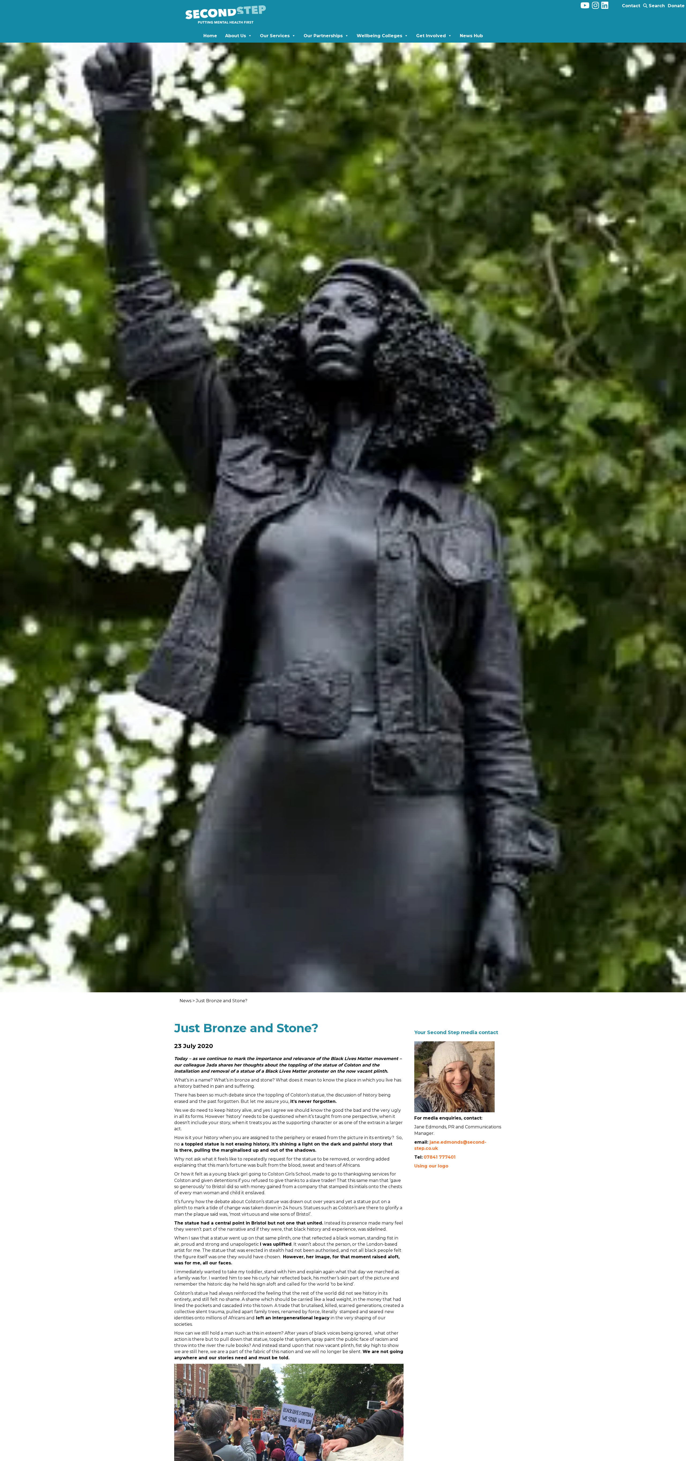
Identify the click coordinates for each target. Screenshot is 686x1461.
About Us (235, 35)
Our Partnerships (323, 35)
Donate (676, 5)
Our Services (275, 35)
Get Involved (431, 35)
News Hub (471, 35)
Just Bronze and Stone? (221, 1000)
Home (210, 35)
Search (656, 5)
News (186, 1000)
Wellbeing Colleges (379, 35)
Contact (631, 5)
